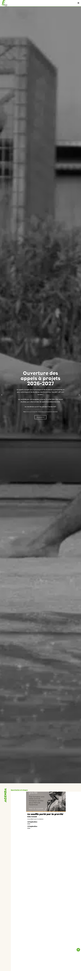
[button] (2, 395)
